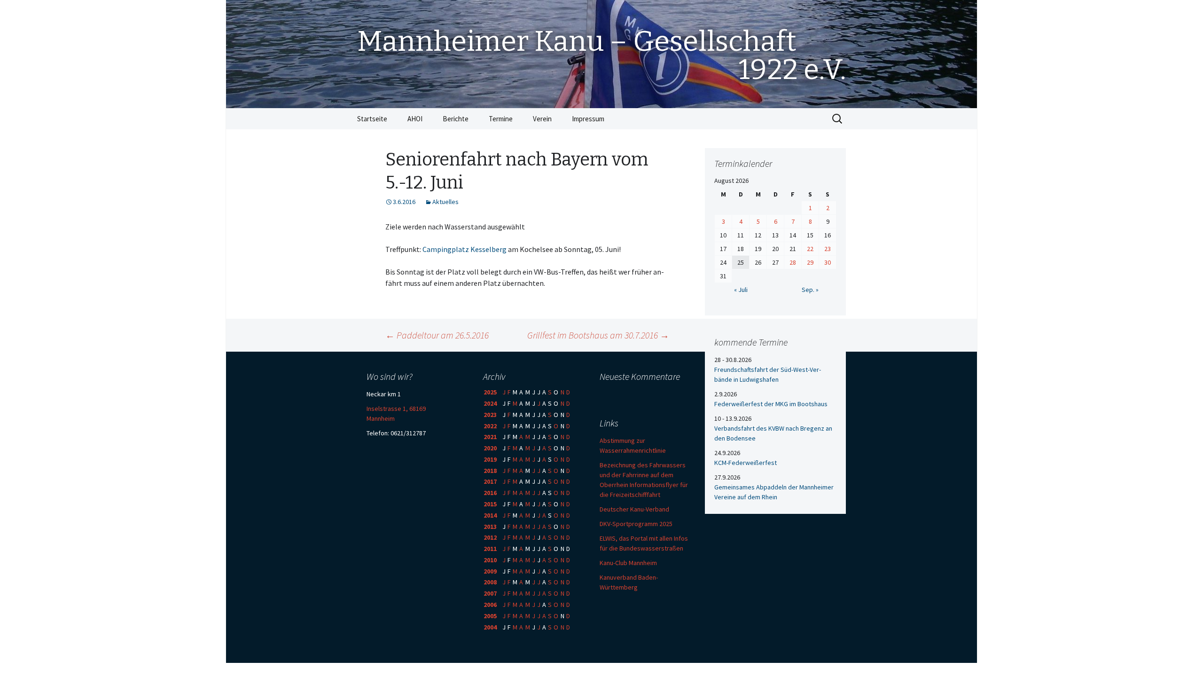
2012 (490, 537)
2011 (490, 548)
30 (827, 262)
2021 (490, 437)
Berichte (456, 118)
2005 (490, 616)
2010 (490, 560)
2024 (490, 403)
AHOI (414, 118)
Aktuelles (445, 201)
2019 (490, 459)
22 (810, 248)
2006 (490, 604)
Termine (501, 118)
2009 (490, 571)
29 (810, 262)
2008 (490, 582)
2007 (490, 593)
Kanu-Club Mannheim (628, 563)
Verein (542, 118)
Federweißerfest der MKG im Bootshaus (771, 404)
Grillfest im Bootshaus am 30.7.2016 (598, 335)
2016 (490, 492)
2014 (490, 515)
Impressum (588, 118)
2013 (490, 526)
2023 (490, 414)
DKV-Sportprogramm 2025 (636, 524)
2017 (490, 481)
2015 (490, 504)
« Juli (741, 289)
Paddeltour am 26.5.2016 (437, 335)
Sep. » (810, 289)
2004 (490, 627)
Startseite (372, 118)
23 (827, 248)
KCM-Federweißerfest (745, 462)
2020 (490, 448)
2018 (490, 470)
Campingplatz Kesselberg (464, 249)
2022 (490, 426)
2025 (490, 392)
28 (792, 262)
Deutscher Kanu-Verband (634, 509)
